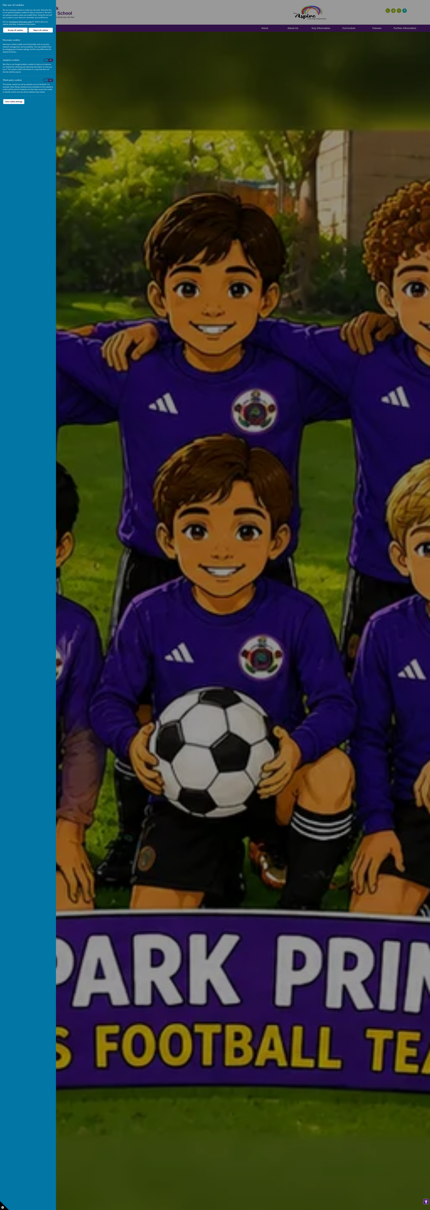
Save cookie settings (13, 101)
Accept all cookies (15, 30)
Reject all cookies (40, 30)
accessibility (426, 1201)
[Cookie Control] (4, 1205)
